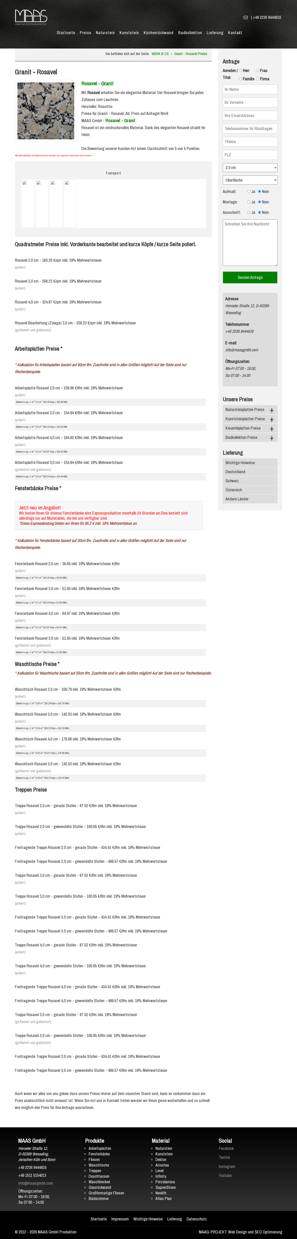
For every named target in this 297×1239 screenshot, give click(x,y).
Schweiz (232, 481)
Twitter (224, 1157)
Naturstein (105, 33)
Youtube (225, 1175)
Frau (263, 70)
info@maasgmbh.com (35, 1183)
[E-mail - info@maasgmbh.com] (245, 17)
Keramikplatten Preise (243, 428)
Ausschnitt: (232, 212)
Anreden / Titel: (230, 74)
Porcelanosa (165, 1182)
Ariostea (162, 1165)
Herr (245, 70)
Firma (264, 79)
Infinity (160, 1176)
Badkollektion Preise (241, 437)
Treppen (95, 1171)
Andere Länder (237, 499)
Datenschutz (197, 1219)
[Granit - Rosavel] (45, 110)
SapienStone (165, 1187)
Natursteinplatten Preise (245, 409)
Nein (265, 191)
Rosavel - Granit (97, 83)
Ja (252, 191)
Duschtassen (99, 1176)
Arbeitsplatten (100, 1148)
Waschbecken (99, 1182)
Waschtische (99, 1165)
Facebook (226, 1148)
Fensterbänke (99, 1154)
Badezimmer (99, 1198)
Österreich (234, 490)
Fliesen (94, 1159)
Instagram (227, 1166)
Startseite (66, 33)
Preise (85, 33)
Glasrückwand (100, 1187)
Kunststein (129, 33)
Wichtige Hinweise (240, 463)
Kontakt (235, 33)
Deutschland (235, 472)
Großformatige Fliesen (106, 1193)
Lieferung (215, 33)
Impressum (120, 1219)
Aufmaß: (229, 191)
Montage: (230, 202)
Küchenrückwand (159, 33)
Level (159, 1171)
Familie (248, 79)
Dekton (160, 1159)
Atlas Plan (163, 1198)
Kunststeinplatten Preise (245, 419)
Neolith (160, 1193)
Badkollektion (190, 33)
